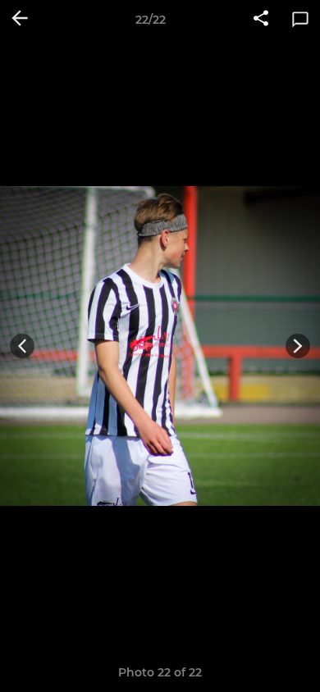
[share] (261, 19)
